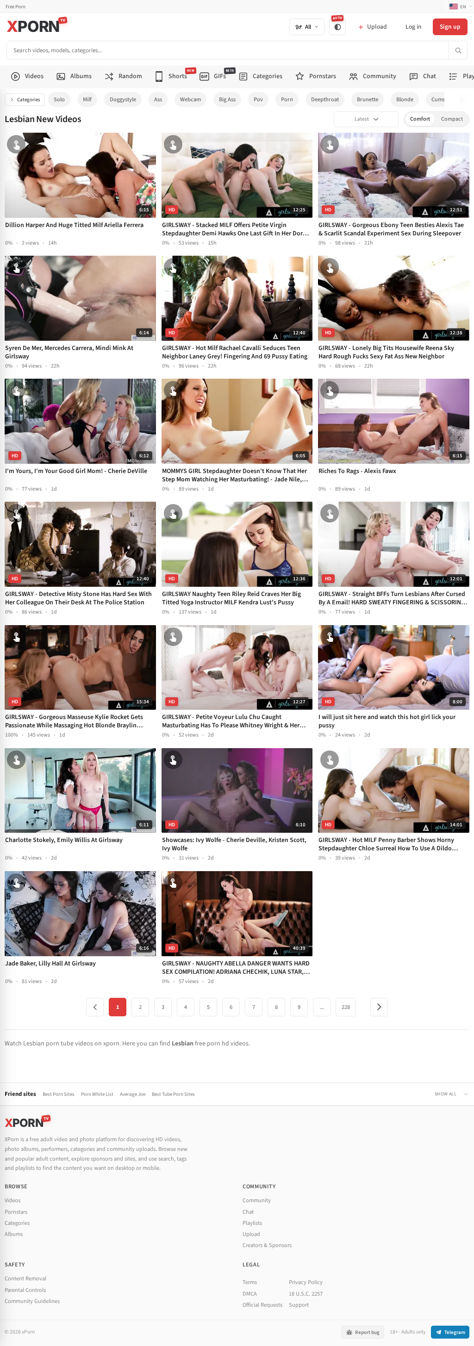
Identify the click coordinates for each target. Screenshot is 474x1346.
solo (59, 99)
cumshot (442, 99)
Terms (250, 1282)
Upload (251, 1234)
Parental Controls (25, 1290)
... (322, 1007)
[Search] (458, 50)
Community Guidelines (32, 1301)
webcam (190, 99)
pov (258, 99)
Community (257, 1200)
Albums (14, 1234)
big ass (227, 99)
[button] (464, 99)
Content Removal (25, 1278)
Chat (248, 1212)
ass (158, 99)
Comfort (420, 119)
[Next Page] (379, 1007)
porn (287, 99)
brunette (367, 99)
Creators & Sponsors (267, 1245)
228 (346, 1007)
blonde (404, 99)
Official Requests (262, 1305)
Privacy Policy (306, 1282)
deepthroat (325, 99)
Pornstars (16, 1212)
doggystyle (123, 99)
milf (87, 99)
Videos (12, 1200)
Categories (28, 99)
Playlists (252, 1223)
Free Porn (15, 6)
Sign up (450, 26)
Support (299, 1305)
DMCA (250, 1294)
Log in (413, 26)
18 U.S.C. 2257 (306, 1294)
